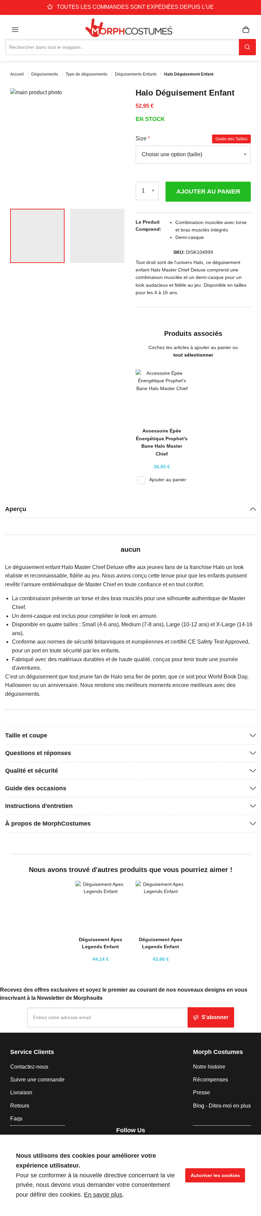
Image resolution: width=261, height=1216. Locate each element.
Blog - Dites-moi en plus (222, 1106)
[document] (130, 1175)
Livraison (21, 1092)
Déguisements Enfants (136, 74)
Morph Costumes (218, 1052)
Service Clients (32, 1052)
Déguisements (45, 74)
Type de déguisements (87, 74)
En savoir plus (103, 1194)
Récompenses (210, 1079)
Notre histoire (209, 1067)
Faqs (16, 1118)
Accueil (17, 74)
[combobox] (122, 47)
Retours (19, 1106)
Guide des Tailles (231, 139)
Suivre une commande (37, 1079)
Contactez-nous (29, 1067)
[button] (111, 145)
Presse (201, 1092)
